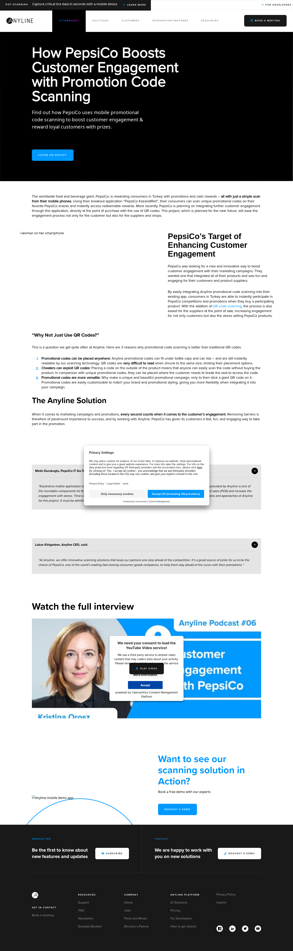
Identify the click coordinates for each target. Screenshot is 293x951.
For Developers (181, 918)
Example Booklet (90, 926)
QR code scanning (227, 306)
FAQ (81, 910)
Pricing (175, 910)
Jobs (127, 910)
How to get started (183, 926)
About (128, 903)
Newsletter (85, 918)
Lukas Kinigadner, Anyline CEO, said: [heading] (61, 545)
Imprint (221, 903)
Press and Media (135, 918)
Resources (87, 894)
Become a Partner (136, 926)
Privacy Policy (226, 895)
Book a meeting (43, 915)
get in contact (44, 907)
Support (83, 903)
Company (131, 894)
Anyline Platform (185, 894)
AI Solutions (178, 903)
